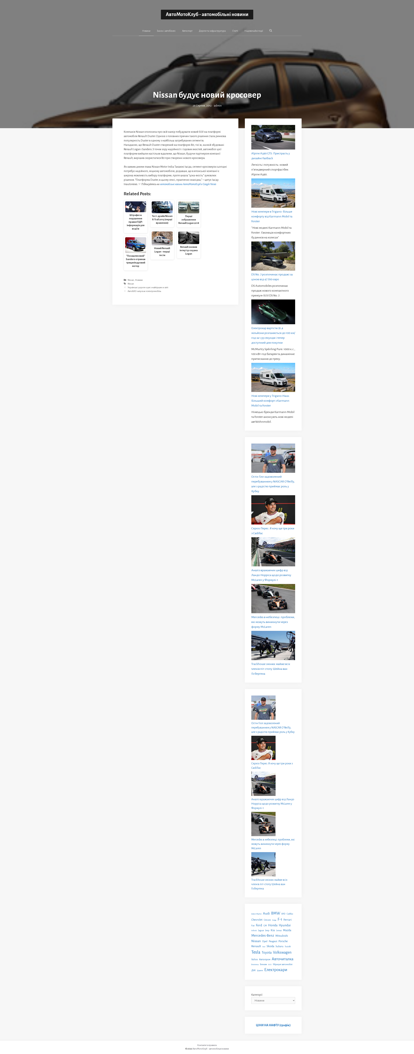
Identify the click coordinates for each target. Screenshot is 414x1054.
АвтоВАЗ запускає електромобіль (144, 291)
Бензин (263, 964)
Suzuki (288, 946)
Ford (259, 925)
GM (265, 925)
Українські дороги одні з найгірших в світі (148, 287)
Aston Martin (256, 914)
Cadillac (290, 914)
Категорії (256, 994)
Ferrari (287, 919)
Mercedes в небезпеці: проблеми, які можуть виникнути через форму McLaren (273, 621)
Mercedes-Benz (262, 935)
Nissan (131, 280)
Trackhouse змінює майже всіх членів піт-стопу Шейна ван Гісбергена (270, 668)
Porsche (283, 941)
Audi (266, 913)
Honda (273, 925)
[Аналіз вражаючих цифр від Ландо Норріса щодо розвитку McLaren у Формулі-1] (273, 552)
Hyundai (285, 925)
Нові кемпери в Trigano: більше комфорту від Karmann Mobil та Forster (271, 216)
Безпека (255, 964)
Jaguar (261, 930)
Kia (273, 930)
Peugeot (273, 941)
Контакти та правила (207, 1045)
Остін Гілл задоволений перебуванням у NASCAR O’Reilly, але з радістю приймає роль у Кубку (273, 727)
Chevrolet (256, 919)
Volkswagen (282, 952)
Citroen (267, 920)
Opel (264, 941)
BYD (283, 914)
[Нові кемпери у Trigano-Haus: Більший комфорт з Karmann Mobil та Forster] (273, 378)
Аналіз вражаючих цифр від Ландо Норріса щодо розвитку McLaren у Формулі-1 (271, 575)
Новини (146, 31)
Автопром (264, 959)
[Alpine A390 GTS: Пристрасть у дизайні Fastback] (273, 138)
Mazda (287, 930)
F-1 (280, 919)
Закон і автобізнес (166, 31)
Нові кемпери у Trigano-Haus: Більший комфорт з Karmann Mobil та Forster (270, 400)
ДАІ (253, 970)
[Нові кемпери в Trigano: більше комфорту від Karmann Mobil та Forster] (273, 193)
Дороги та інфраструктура (212, 31)
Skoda (270, 946)
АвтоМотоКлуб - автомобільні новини (207, 14)
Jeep (267, 930)
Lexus (279, 930)
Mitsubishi (281, 935)
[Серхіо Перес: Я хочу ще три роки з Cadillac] (273, 510)
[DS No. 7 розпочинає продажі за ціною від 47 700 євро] (273, 256)
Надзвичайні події (253, 31)
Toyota (267, 952)
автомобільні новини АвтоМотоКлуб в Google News (188, 184)
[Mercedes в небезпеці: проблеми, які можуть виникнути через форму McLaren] (273, 599)
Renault (256, 946)
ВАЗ (270, 964)
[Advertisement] (207, 65)
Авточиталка (282, 959)
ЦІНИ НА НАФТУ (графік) (273, 1025)
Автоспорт (187, 31)
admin (218, 105)
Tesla (255, 952)
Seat (263, 946)
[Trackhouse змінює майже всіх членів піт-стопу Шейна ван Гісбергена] (273, 646)
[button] (270, 31)
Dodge (274, 920)
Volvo (254, 959)
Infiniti (254, 930)
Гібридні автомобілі (282, 964)
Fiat (253, 926)
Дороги (260, 970)
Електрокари (275, 970)
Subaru (279, 946)
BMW (275, 913)
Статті (235, 31)
